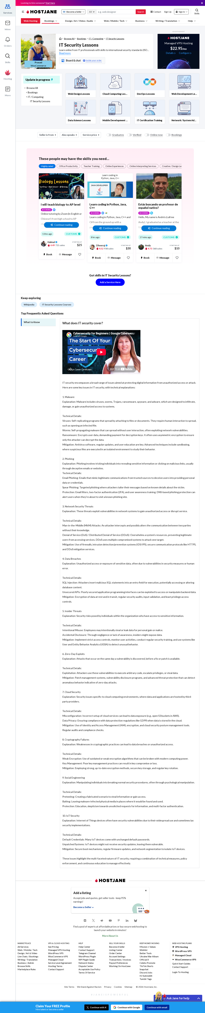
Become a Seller (117, 947)
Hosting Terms (55, 966)
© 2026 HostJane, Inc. (146, 986)
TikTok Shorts (146, 966)
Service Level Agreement (60, 963)
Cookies (118, 986)
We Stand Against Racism (89, 986)
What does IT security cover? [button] (82, 323)
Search (141, 11)
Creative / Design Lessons (174, 166)
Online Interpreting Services (143, 166)
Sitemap (128, 986)
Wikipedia (29, 304)
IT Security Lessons (115, 38)
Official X (144, 960)
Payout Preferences (118, 963)
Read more (65, 53)
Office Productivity (68, 166)
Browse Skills (24, 966)
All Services (23, 947)
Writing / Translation (166, 20)
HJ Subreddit (146, 976)
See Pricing (53, 947)
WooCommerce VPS (58, 956)
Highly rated (47, 166)
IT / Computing (96, 38)
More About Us (110, 935)
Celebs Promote (147, 963)
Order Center (115, 953)
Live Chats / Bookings (28, 956)
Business (140, 20)
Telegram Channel (87, 953)
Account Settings (117, 956)
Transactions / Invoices (120, 960)
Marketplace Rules (27, 969)
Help (190, 20)
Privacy (107, 986)
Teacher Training (92, 166)
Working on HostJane (120, 966)
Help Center (84, 947)
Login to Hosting (180, 972)
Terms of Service (87, 972)
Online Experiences (114, 166)
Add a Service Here (110, 282)
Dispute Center (86, 966)
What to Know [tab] (32, 322)
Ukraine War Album (149, 956)
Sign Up (168, 11)
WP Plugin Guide (87, 960)
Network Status (86, 963)
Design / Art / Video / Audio (79, 20)
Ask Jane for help (178, 998)
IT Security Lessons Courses (56, 304)
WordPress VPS (55, 953)
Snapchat (144, 969)
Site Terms (69, 986)
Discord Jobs (146, 972)
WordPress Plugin (87, 956)
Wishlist (143, 950)
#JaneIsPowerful (110, 994)
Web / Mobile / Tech (114, 20)
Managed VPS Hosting (59, 950)
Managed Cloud (55, 960)
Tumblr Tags (146, 979)
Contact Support (56, 969)
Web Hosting (30, 20)
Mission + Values (148, 947)
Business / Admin (26, 963)
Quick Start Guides (181, 963)
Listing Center (115, 950)
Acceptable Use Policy (89, 969)
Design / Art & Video (27, 953)
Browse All (69, 38)
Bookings (49, 20)
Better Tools (146, 953)
